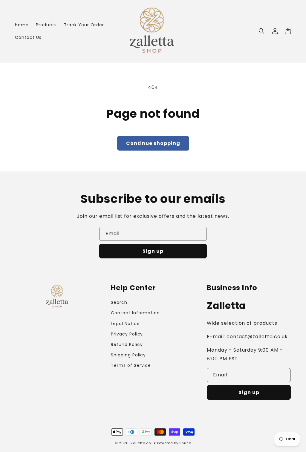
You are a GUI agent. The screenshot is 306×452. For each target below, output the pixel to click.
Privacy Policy (127, 334)
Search (119, 302)
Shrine (185, 443)
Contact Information (135, 313)
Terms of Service (131, 365)
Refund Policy (127, 344)
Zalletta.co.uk (143, 443)
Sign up (153, 251)
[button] (261, 31)
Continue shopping (153, 143)
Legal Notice (125, 324)
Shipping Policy (128, 355)
